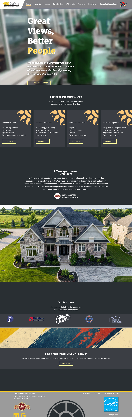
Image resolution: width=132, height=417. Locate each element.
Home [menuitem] (28, 4)
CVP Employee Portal (111, 393)
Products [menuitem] (47, 4)
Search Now (66, 363)
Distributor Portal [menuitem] (111, 4)
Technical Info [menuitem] (58, 4)
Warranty (97, 393)
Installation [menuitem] (92, 4)
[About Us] (22, 406)
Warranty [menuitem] (81, 4)
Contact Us (86, 393)
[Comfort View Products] (10, 4)
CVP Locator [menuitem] (71, 4)
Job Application (113, 415)
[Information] (92, 403)
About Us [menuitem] (37, 4)
